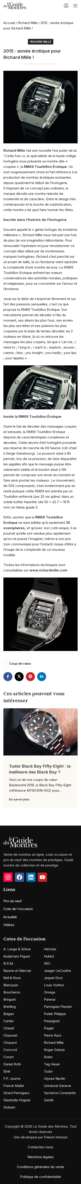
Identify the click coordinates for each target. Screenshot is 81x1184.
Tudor (48, 1071)
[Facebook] (19, 877)
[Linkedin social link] (41, 676)
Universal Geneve (57, 1086)
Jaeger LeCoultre (57, 971)
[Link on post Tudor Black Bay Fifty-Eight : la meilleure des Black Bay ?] (40, 731)
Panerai (49, 999)
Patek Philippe (55, 1014)
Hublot (49, 956)
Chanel (8, 1028)
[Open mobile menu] (75, 5)
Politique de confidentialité (40, 1177)
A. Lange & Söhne (17, 949)
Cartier (8, 1021)
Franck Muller (13, 1086)
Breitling (9, 1006)
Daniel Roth (12, 1064)
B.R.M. (8, 963)
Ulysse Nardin (54, 1078)
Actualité (10, 917)
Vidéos (8, 925)
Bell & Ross (12, 978)
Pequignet (52, 1021)
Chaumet (10, 1035)
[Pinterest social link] (30, 676)
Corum (8, 1057)
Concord (10, 1050)
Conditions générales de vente (40, 1167)
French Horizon (56, 1137)
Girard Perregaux (16, 1093)
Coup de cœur (20, 663)
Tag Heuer (52, 1064)
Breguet (9, 999)
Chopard (10, 1042)
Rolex (48, 1057)
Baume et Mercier (17, 971)
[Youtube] (42, 877)
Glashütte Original (16, 1100)
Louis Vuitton (54, 985)
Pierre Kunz (52, 1035)
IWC (47, 963)
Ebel (6, 1071)
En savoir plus (19, 799)
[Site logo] (14, 5)
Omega (49, 992)
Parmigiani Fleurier (58, 1006)
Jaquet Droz (53, 978)
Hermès (50, 949)
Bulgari (8, 1014)
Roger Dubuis (54, 1050)
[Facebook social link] (7, 676)
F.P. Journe (11, 1078)
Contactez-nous (40, 1147)
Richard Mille (28, 23)
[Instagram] (8, 877)
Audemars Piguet (16, 956)
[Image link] (20, 842)
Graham (9, 1107)
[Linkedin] (31, 877)
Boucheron (11, 992)
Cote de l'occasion (18, 909)
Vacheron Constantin (60, 1093)
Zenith (49, 1100)
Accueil (9, 23)
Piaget (49, 1028)
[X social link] (19, 676)
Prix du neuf (12, 901)
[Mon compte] (66, 5)
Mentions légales (40, 1157)
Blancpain (10, 985)
